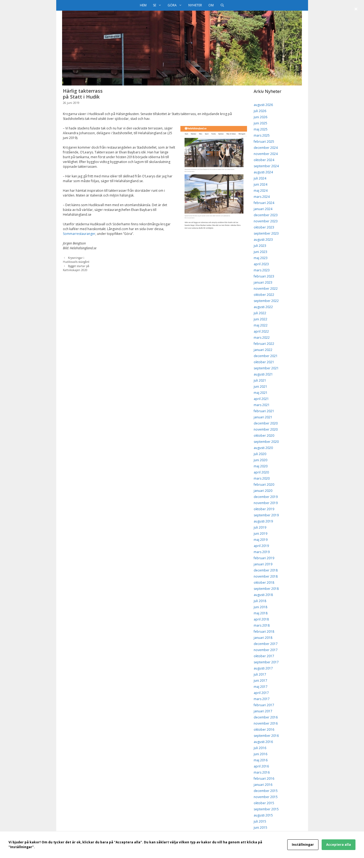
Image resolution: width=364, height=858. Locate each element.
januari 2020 (263, 490)
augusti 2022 (263, 307)
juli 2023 (260, 245)
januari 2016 (263, 784)
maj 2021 (261, 392)
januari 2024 (263, 209)
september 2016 (266, 735)
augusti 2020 (263, 448)
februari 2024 (264, 203)
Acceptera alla (338, 844)
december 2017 (266, 644)
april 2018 (261, 619)
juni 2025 (260, 123)
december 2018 (266, 570)
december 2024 (266, 147)
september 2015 (266, 809)
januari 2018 (263, 637)
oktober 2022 (264, 294)
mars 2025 (262, 135)
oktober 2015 (264, 803)
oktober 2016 (264, 729)
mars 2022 (262, 337)
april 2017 (261, 693)
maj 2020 (261, 466)
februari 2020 (264, 484)
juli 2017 (260, 674)
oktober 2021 (264, 362)
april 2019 (261, 546)
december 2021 (266, 356)
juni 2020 (260, 460)
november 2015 (266, 797)
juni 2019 (260, 533)
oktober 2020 (264, 435)
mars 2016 (262, 772)
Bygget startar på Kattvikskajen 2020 (76, 268)
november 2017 (266, 650)
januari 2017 (263, 711)
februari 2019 (264, 558)
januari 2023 (263, 282)
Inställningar (303, 844)
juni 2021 (260, 386)
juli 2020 (260, 454)
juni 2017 (260, 680)
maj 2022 (261, 325)
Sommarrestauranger (79, 233)
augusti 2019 (263, 521)
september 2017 (266, 662)
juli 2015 (260, 821)
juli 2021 (260, 380)
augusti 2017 (263, 668)
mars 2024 (262, 196)
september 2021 (266, 368)
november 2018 (266, 576)
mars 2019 (262, 552)
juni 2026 (260, 117)
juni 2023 (260, 252)
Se (154, 5)
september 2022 (266, 301)
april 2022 (261, 331)
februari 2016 (264, 778)
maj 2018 (261, 613)
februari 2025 (264, 141)
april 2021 (261, 399)
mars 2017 (262, 699)
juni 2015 (260, 827)
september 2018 (266, 588)
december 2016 (266, 717)
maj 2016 (261, 760)
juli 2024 (260, 178)
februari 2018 (264, 631)
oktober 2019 (264, 509)
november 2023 (266, 221)
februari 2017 (264, 705)
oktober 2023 (264, 227)
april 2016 (261, 766)
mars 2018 (262, 625)
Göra (172, 5)
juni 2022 (260, 319)
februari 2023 (264, 276)
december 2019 (266, 497)
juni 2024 (260, 184)
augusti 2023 (263, 239)
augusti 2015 (263, 815)
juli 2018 (260, 601)
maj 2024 (261, 190)
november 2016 (266, 723)
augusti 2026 (263, 105)
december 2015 (266, 790)
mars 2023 (262, 270)
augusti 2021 (263, 374)
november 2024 (266, 154)
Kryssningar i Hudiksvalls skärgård (76, 260)
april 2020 (261, 472)
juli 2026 (260, 111)
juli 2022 (260, 313)
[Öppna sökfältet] (222, 5)
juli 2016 (260, 748)
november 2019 (266, 503)
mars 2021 (262, 405)
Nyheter (195, 5)
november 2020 (266, 429)
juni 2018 (260, 607)
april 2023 (261, 264)
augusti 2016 (263, 741)
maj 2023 (261, 258)
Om (211, 5)
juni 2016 (260, 754)
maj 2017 (261, 686)
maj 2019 (261, 539)
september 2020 (266, 441)
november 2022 (266, 288)
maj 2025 (261, 129)
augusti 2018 (263, 595)
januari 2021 (263, 417)
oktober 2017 (264, 656)
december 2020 (266, 423)
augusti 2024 (263, 172)
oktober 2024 (264, 160)
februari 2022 (264, 343)
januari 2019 (263, 564)
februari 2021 (264, 411)
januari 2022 (263, 350)
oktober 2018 (264, 582)
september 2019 (266, 515)
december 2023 (266, 215)
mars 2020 (262, 478)
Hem (143, 5)
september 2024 (266, 166)
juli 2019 (260, 527)
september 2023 (266, 233)
